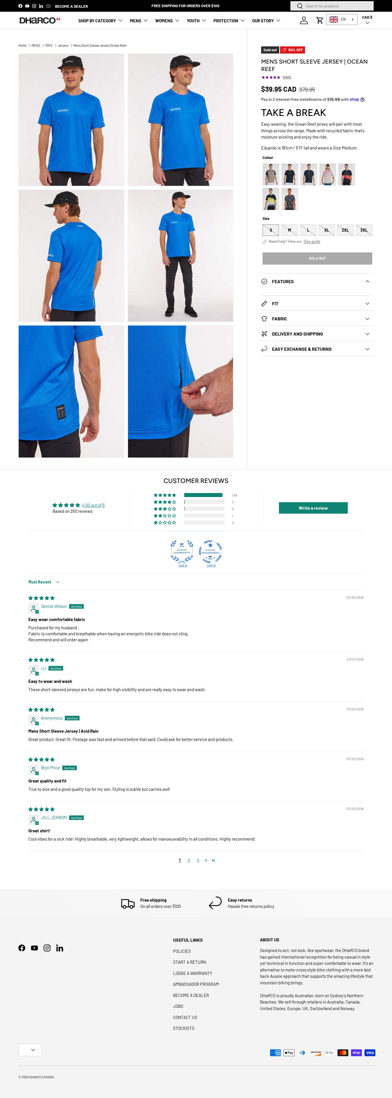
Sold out (317, 258)
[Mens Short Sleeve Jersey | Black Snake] (346, 174)
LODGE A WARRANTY (192, 973)
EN (343, 19)
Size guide (312, 241)
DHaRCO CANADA (41, 1077)
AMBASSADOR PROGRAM (196, 984)
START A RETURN (189, 962)
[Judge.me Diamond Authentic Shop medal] (181, 551)
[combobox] (332, 6)
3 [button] (198, 860)
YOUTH (193, 20)
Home (22, 45)
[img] (41, 597)
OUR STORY (263, 20)
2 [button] (189, 860)
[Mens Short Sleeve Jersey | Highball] (327, 174)
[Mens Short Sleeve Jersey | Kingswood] (308, 174)
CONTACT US (185, 1017)
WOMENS (164, 20)
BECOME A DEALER (71, 6)
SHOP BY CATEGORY (97, 20)
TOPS (49, 45)
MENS (135, 20)
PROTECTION (226, 20)
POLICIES (182, 951)
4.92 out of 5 (93, 505)
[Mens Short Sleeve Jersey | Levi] (271, 174)
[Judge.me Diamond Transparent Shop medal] (210, 551)
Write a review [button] (313, 507)
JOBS (178, 1006)
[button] (320, 20)
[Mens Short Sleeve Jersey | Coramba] (290, 174)
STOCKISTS (184, 1028)
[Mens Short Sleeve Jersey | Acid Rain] (271, 199)
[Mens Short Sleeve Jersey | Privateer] (290, 199)
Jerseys (63, 45)
